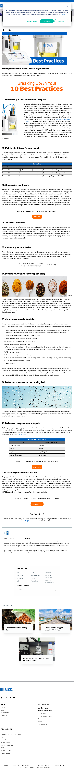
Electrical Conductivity (49, 576)
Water (33, 578)
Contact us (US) (42, 713)
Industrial (20, 575)
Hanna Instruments (21, 539)
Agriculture (34, 581)
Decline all (61, 21)
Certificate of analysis (7, 745)
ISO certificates (5, 712)
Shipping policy (42, 721)
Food (32, 572)
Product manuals (6, 750)
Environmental (49, 583)
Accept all (47, 21)
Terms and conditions (12, 765)
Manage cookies (32, 21)
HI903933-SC (21, 434)
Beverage (48, 572)
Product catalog (5, 753)
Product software (5, 742)
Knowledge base (5, 740)
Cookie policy (40, 765)
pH (18, 572)
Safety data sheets (6, 748)
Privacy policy (27, 765)
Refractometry (35, 575)
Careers (3, 710)
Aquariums (48, 580)
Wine (18, 581)
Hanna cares (4, 715)
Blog (2, 737)
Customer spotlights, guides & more (11, 734)
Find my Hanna (42, 719)
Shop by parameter (6, 732)
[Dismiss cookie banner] (67, 7)
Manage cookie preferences (58, 765)
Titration (20, 578)
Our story (3, 707)
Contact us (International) (45, 716)
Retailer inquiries (42, 724)
